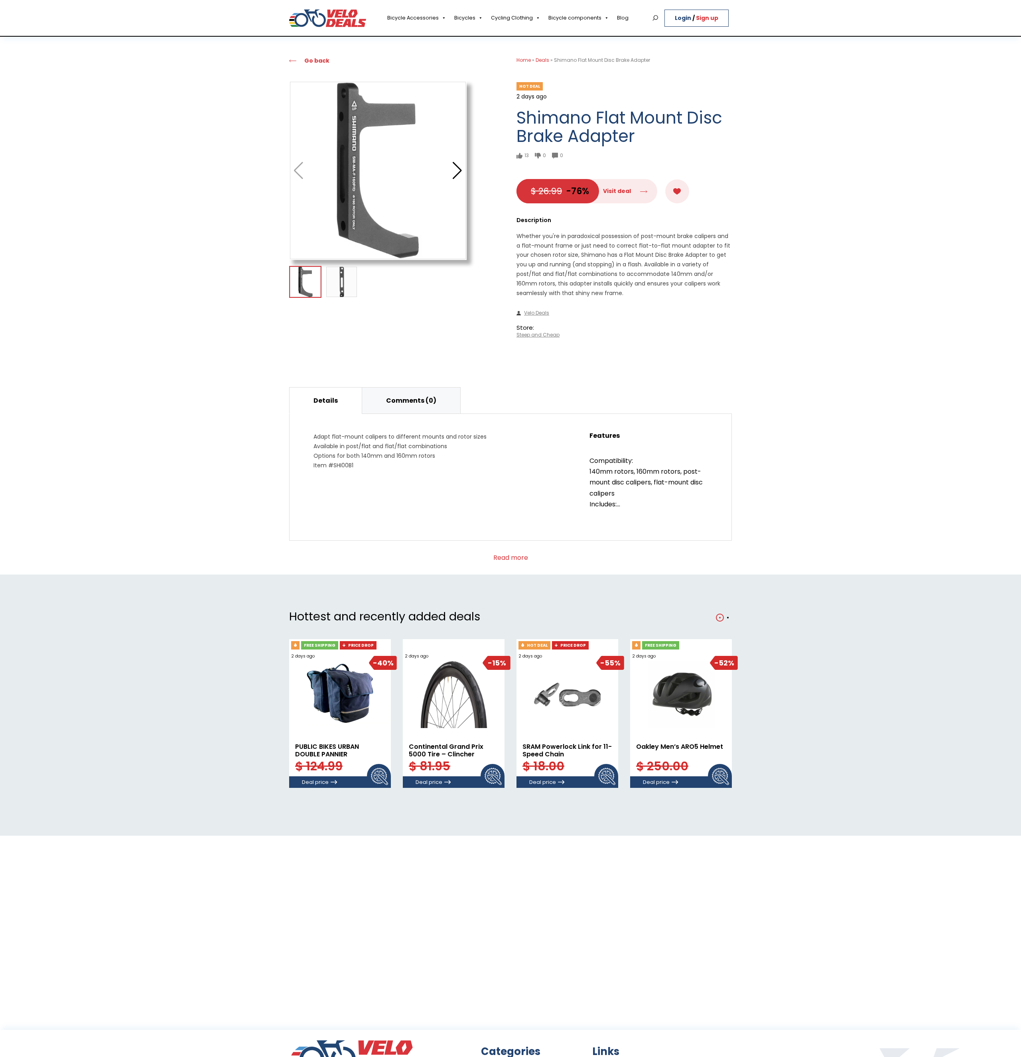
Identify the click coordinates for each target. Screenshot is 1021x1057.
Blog (623, 17)
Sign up (707, 18)
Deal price (315, 782)
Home (523, 60)
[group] (378, 170)
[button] (457, 170)
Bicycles (464, 17)
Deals (542, 60)
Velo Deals (536, 313)
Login (683, 18)
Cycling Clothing (512, 17)
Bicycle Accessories (413, 17)
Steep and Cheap (538, 335)
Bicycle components (574, 17)
